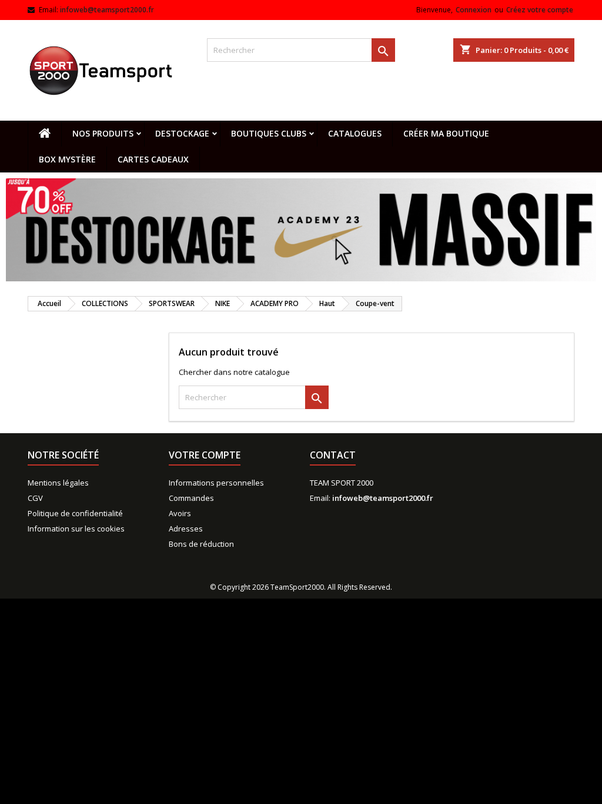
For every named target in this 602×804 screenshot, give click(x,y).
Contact (333, 454)
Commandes (191, 498)
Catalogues (355, 133)
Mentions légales (58, 482)
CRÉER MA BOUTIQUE (446, 133)
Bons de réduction (201, 544)
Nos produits (102, 133)
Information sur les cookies (76, 528)
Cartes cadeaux (153, 159)
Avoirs (180, 513)
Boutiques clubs (268, 133)
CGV (35, 498)
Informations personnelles (216, 482)
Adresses (186, 528)
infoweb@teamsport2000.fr (107, 10)
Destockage (182, 133)
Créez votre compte (539, 10)
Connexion (473, 10)
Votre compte (204, 454)
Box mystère (67, 159)
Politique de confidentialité (75, 513)
